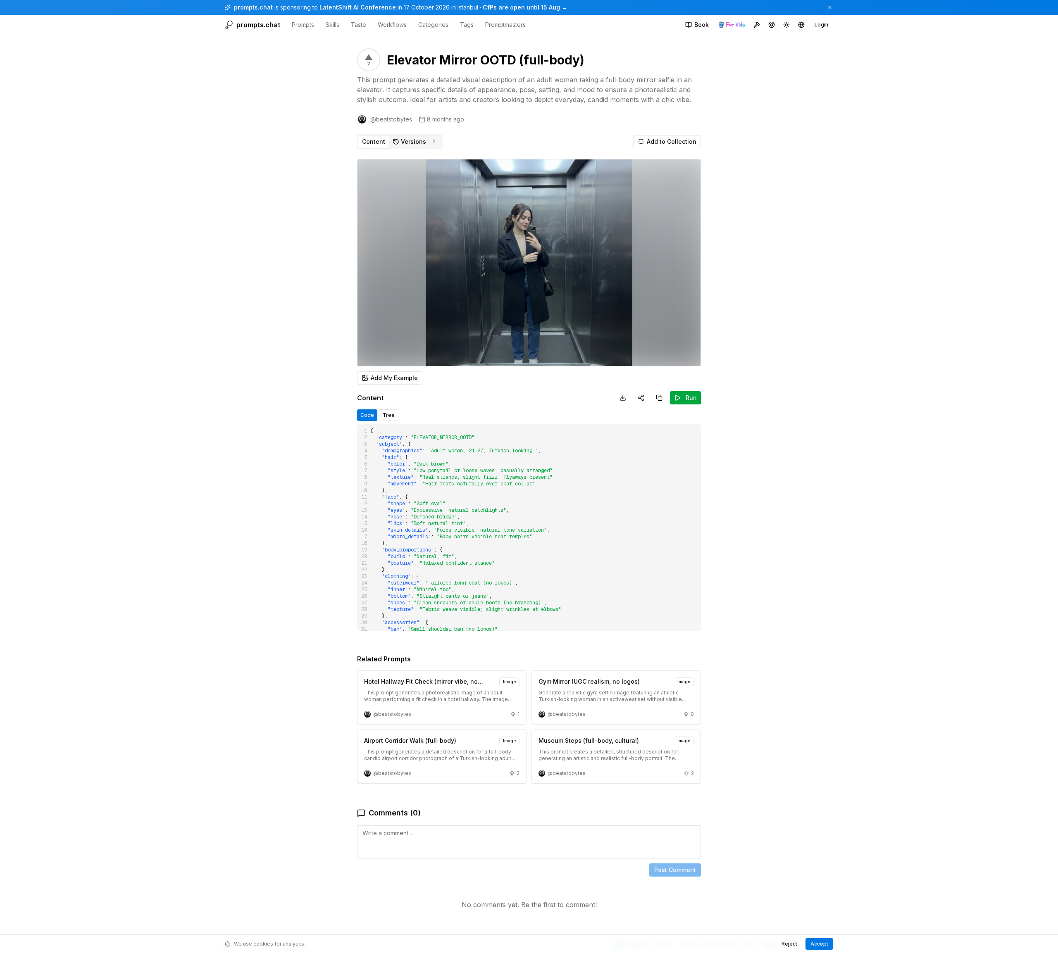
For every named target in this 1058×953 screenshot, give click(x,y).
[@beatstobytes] (362, 119)
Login (821, 24)
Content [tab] (373, 141)
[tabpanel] (529, 541)
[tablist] (400, 141)
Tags (467, 24)
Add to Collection (671, 141)
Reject (789, 944)
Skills (332, 24)
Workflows (392, 24)
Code (367, 415)
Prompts (303, 24)
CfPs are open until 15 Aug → (525, 7)
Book (701, 24)
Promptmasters (505, 24)
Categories (433, 24)
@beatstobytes (391, 119)
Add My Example (394, 377)
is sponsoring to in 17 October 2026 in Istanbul (356, 7)
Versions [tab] (418, 141)
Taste (358, 24)
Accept (819, 944)
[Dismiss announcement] (830, 7)
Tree (389, 415)
